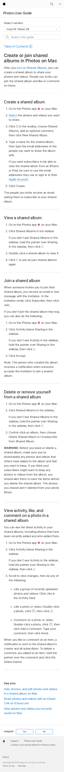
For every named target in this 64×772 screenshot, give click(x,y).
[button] (52, 4)
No (44, 731)
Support (14, 741)
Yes (24, 731)
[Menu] (60, 4)
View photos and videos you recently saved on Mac (28, 711)
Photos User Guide (17, 13)
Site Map (22, 766)
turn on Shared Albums (32, 67)
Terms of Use (9, 766)
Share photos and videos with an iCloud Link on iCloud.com (29, 701)
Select (13, 115)
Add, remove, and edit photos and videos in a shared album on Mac (30, 691)
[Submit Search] (7, 37)
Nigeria (6, 757)
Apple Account (18, 179)
